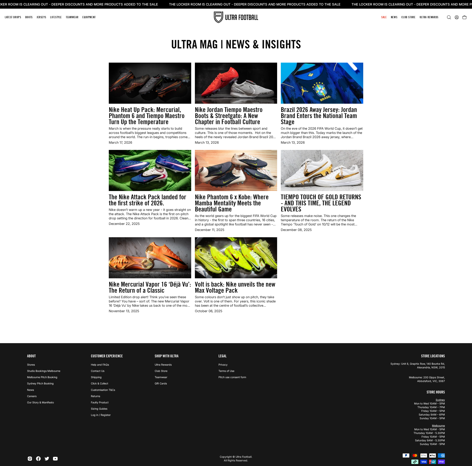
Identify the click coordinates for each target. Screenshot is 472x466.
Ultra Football (243, 456)
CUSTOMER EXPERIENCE (107, 356)
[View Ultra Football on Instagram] (30, 458)
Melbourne (438, 425)
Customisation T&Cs (103, 389)
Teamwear (161, 377)
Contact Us (97, 370)
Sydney (440, 399)
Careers (32, 396)
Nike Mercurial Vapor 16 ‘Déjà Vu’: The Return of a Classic (150, 287)
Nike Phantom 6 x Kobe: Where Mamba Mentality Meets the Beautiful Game (232, 203)
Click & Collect (99, 383)
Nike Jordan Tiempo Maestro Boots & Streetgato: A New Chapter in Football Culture (229, 116)
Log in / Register (101, 414)
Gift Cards (161, 383)
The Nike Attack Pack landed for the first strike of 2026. (147, 200)
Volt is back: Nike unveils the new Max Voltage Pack (235, 287)
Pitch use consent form (232, 377)
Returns (95, 396)
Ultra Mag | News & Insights (236, 44)
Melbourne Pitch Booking (42, 377)
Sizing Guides (99, 408)
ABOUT (31, 356)
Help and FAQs (100, 364)
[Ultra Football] (236, 17)
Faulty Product (100, 402)
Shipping (96, 377)
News (30, 389)
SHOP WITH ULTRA (166, 356)
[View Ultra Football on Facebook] (38, 458)
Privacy (223, 364)
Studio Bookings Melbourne (43, 370)
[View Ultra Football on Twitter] (47, 458)
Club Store (161, 370)
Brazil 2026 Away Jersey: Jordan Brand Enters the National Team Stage (319, 116)
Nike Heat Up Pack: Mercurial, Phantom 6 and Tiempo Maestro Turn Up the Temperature (147, 116)
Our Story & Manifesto (40, 402)
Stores (31, 364)
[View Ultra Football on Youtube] (55, 458)
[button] (449, 17)
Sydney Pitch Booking (40, 383)
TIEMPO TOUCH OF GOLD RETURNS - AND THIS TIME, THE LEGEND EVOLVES (321, 203)
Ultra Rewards (163, 364)
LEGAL (222, 356)
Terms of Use (226, 370)
